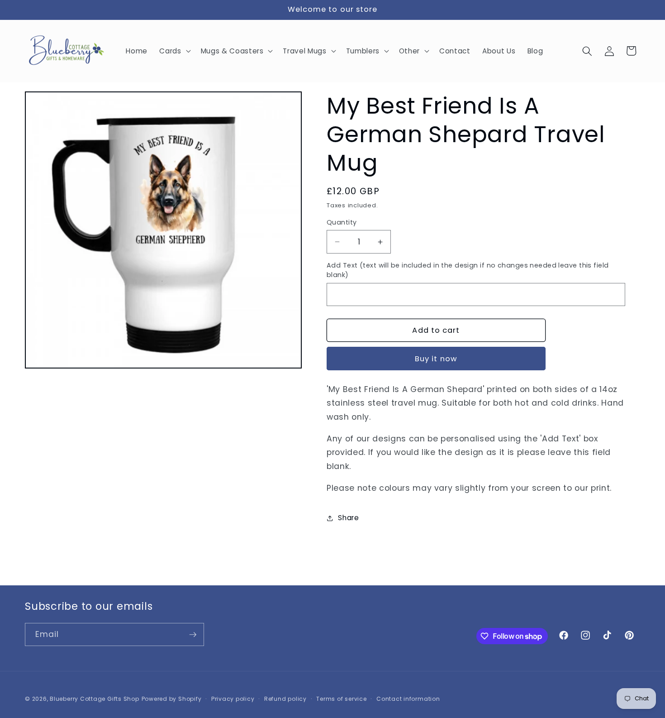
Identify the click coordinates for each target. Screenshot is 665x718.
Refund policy (285, 699)
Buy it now (436, 359)
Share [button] (348, 517)
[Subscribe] (193, 634)
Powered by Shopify (172, 699)
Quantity (342, 222)
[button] (174, 51)
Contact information (408, 699)
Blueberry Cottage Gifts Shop (94, 699)
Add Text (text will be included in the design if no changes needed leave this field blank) (468, 270)
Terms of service (341, 699)
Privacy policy (233, 699)
